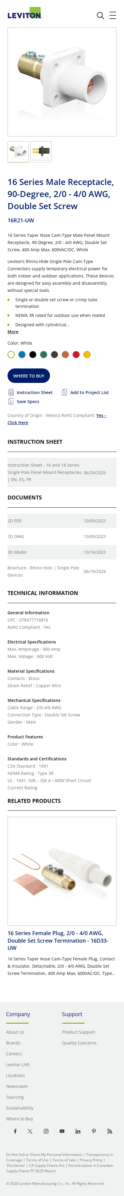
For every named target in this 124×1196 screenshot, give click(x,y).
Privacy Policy (91, 1160)
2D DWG (16, 536)
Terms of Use (37, 1160)
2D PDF (15, 521)
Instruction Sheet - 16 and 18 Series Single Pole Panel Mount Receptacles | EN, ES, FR (45, 472)
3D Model (17, 552)
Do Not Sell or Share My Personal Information (44, 1154)
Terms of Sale (64, 1160)
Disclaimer (16, 1165)
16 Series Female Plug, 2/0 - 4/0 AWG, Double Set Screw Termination (58, 940)
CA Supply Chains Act (46, 1165)
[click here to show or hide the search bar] (100, 15)
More (13, 331)
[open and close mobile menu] (113, 15)
